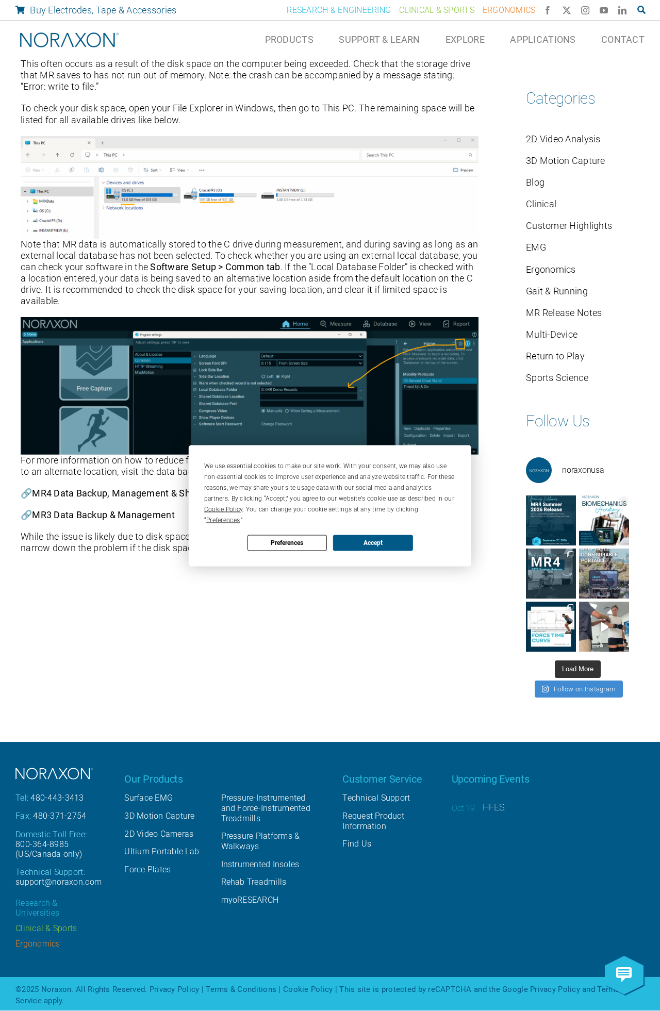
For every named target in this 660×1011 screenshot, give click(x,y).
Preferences (287, 542)
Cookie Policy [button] (223, 508)
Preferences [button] (223, 519)
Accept (373, 542)
